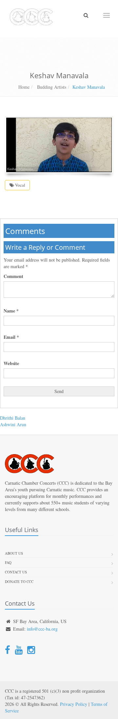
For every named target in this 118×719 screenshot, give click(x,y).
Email (11, 337)
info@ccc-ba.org (42, 629)
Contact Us (16, 571)
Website (11, 363)
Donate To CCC (19, 581)
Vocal (19, 185)
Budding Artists (51, 87)
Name (11, 311)
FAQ (8, 562)
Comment (13, 276)
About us (14, 553)
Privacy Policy (73, 704)
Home (24, 87)
